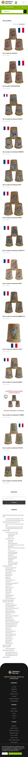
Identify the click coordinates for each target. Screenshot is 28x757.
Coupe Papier (8, 638)
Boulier (7, 593)
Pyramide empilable (10, 567)
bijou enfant (8, 569)
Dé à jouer (7, 592)
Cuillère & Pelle (11, 564)
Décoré (7, 614)
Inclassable (5, 657)
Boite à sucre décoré (10, 623)
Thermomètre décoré (10, 624)
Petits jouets (8, 587)
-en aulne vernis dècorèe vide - (12, 528)
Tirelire (7, 628)
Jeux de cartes (8, 595)
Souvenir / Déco (6, 601)
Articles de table (11, 552)
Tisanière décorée (9, 626)
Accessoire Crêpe (12, 562)
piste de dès (8, 574)
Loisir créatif (6, 645)
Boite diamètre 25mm (10, 652)
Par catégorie (8, 538)
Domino (7, 590)
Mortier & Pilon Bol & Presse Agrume (16, 547)
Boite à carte (6, 646)
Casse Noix (10, 550)
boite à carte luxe (9, 648)
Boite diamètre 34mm (10, 655)
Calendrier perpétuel (10, 605)
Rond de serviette (9, 631)
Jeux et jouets (6, 565)
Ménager (5, 530)
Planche (10, 546)
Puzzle (7, 581)
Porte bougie (8, 603)
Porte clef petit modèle (10, 615)
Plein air (7, 589)
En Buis (9, 536)
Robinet (9, 559)
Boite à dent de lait (7, 650)
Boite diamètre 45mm (10, 653)
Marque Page (8, 643)
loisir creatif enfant (9, 570)
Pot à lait (7, 629)
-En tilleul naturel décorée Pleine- (13, 520)
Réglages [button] (5, 753)
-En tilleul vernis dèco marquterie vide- (14, 523)
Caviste (9, 555)
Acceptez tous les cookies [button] (15, 753)
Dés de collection (6, 55)
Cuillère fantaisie (9, 635)
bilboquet (7, 575)
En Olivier (10, 535)
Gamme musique (9, 598)
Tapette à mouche (9, 612)
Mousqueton (8, 618)
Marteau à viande (12, 556)
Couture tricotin (11, 553)
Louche (9, 541)
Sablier (9, 561)
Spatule (9, 540)
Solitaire (7, 578)
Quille (6, 577)
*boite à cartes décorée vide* (10, 522)
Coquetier (7, 632)
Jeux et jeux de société (10, 583)
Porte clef (7, 637)
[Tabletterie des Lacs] (7, 2)
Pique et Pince (11, 558)
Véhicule (7, 572)
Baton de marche (9, 611)
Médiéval (7, 596)
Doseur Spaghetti (12, 543)
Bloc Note (7, 640)
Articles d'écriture (7, 600)
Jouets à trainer (9, 580)
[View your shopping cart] (26, 7)
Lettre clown (8, 609)
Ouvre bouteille (9, 606)
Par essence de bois (10, 532)
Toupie (7, 586)
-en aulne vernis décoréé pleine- (13, 518)
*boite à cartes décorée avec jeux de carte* (13, 515)
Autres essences (12, 533)
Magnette (7, 617)
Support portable (9, 620)
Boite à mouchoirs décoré (11, 621)
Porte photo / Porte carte (11, 608)
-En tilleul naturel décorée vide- (12, 526)
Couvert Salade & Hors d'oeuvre (15, 544)
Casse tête (7, 584)
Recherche (14, 502)
